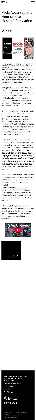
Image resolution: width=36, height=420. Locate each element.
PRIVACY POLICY (8, 412)
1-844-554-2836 (9, 386)
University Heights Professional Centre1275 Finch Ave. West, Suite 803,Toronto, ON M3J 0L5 (15, 378)
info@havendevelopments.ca (12, 383)
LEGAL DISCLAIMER (22, 412)
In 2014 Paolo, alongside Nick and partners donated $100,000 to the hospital (14, 182)
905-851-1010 (8, 389)
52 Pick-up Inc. (12, 417)
